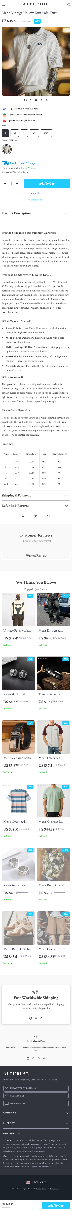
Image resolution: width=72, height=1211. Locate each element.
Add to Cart (56, 1205)
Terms (38, 1189)
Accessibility (54, 1189)
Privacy (44, 1189)
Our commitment (12, 1156)
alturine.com (9, 1140)
